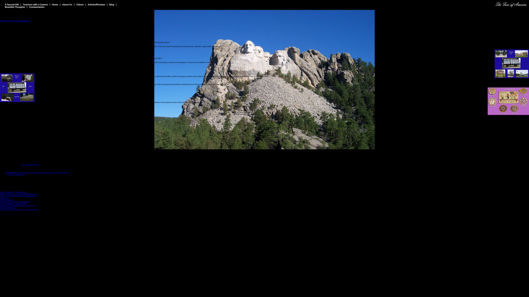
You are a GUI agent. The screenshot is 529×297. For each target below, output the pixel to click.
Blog (111, 4)
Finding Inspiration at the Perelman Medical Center (19, 194)
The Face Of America (511, 4)
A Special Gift (12, 4)
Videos (80, 4)
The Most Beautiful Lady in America (13, 204)
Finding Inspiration (7, 200)
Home (55, 4)
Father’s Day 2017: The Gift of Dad (13, 192)
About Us (67, 4)
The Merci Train (63, 173)
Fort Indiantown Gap (12, 173)
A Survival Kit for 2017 (8, 208)
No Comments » (19, 175)
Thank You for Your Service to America (15, 21)
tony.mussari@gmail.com (30, 165)
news (9, 175)
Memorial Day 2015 (27, 173)
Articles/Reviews (96, 4)
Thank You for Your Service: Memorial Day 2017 (18, 196)
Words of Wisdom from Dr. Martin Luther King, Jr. (18, 206)
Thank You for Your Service (46, 173)
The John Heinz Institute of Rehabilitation (15, 202)
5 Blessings (4, 198)
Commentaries (36, 7)
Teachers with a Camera (35, 4)
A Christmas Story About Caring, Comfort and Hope (19, 210)
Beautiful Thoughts (15, 7)
